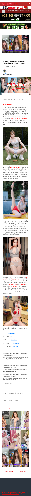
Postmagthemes (25, 493)
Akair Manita (14, 340)
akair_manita (11, 333)
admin (6, 73)
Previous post (9, 471)
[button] (25, 7)
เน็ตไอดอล (16, 401)
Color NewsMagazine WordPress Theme (15, 493)
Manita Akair (15, 343)
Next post (23, 471)
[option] (15, 44)
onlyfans (5, 401)
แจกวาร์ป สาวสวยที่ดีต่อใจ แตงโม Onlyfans (13, 52)
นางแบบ (11, 401)
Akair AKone (16, 346)
